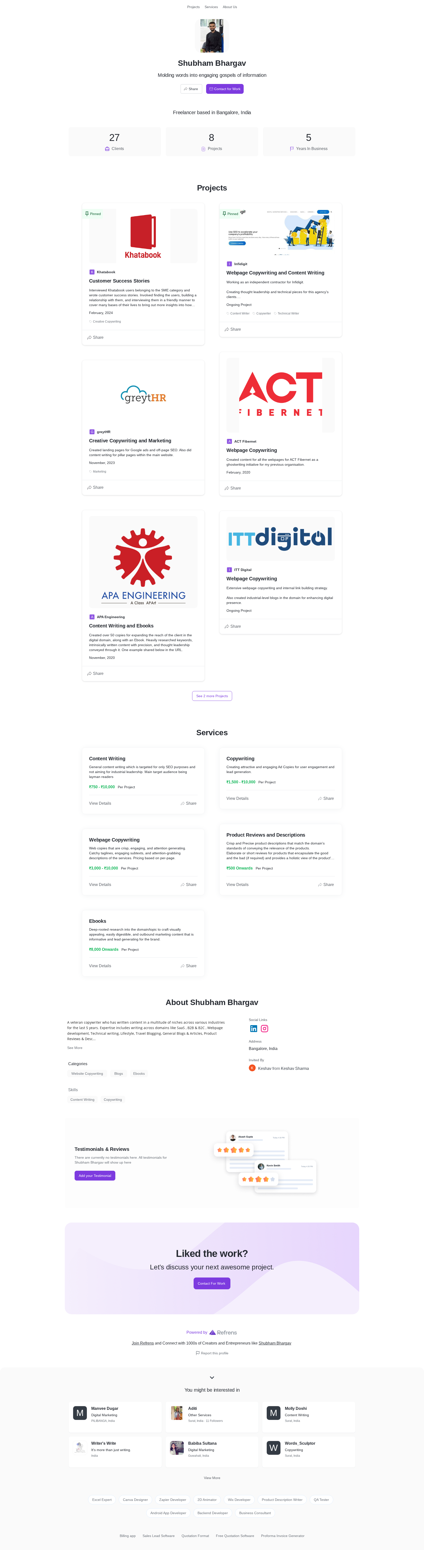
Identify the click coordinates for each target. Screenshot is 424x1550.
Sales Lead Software (159, 1536)
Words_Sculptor (300, 1443)
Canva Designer (135, 1500)
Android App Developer (168, 1513)
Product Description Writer (282, 1500)
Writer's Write (103, 1443)
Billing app (128, 1536)
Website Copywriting (87, 1073)
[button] (284, 1069)
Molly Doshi (296, 1408)
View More (212, 1478)
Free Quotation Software (235, 1536)
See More (74, 1048)
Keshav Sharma (295, 1068)
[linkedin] (254, 1028)
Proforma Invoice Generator (283, 1536)
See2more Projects (212, 696)
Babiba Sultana (202, 1443)
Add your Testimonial (95, 1176)
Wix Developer (239, 1500)
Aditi (192, 1408)
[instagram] (265, 1028)
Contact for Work (227, 89)
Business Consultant (255, 1513)
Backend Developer (213, 1513)
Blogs (118, 1073)
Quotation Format (195, 1536)
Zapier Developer (172, 1500)
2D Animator (207, 1500)
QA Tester (321, 1500)
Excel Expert (102, 1500)
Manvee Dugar (104, 1408)
